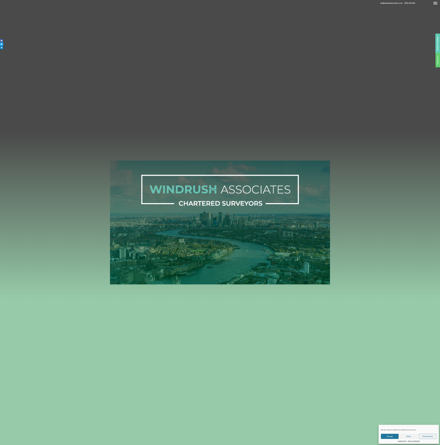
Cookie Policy (402, 441)
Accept (390, 436)
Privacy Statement (414, 441)
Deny (409, 436)
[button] (437, 43)
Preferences (427, 436)
